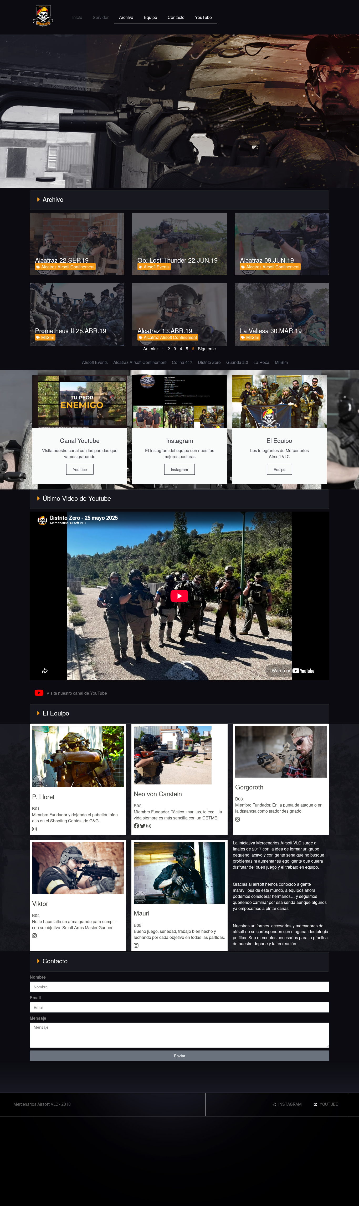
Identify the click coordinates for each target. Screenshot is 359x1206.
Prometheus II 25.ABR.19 (70, 330)
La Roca (261, 362)
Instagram (179, 469)
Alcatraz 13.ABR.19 (164, 330)
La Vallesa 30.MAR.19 (271, 330)
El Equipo (56, 712)
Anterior (150, 349)
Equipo (150, 17)
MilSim (47, 337)
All (73, 362)
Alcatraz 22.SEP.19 (62, 259)
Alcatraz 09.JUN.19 (267, 259)
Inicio (77, 17)
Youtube (80, 469)
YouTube (203, 17)
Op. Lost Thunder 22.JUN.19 (177, 259)
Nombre (38, 977)
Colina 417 (182, 362)
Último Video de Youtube (77, 498)
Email (35, 997)
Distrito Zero (209, 362)
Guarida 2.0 (237, 362)
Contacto (176, 17)
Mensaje (38, 1018)
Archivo (126, 17)
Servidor (101, 17)
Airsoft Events (157, 267)
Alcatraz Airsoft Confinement (67, 267)
